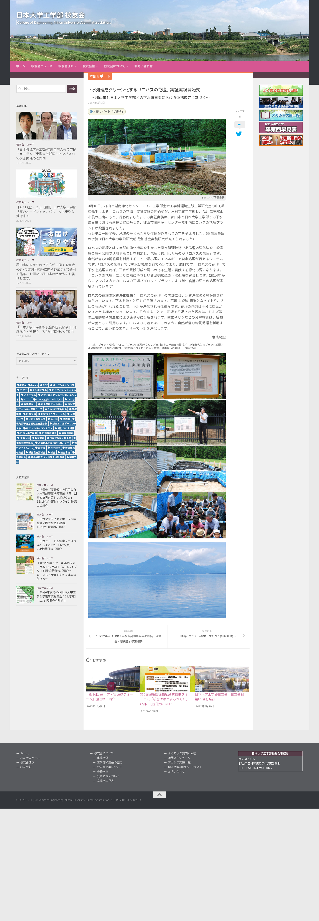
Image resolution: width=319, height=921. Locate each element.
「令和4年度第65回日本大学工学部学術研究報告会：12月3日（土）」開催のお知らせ (56, 596)
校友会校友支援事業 (60, 437)
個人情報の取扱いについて (185, 767)
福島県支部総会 (37, 452)
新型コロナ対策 (66, 428)
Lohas (34, 385)
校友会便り (66, 66)
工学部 (54, 418)
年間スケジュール (179, 758)
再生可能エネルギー (51, 404)
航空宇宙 (65, 452)
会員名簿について (108, 776)
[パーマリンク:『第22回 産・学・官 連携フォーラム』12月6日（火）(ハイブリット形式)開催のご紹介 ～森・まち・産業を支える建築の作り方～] (25, 565)
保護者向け (30, 404)
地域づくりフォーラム (53, 414)
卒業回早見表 (105, 781)
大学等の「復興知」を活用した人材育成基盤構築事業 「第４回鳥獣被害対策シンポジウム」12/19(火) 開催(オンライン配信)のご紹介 (57, 497)
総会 (53, 452)
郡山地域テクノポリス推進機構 (47, 457)
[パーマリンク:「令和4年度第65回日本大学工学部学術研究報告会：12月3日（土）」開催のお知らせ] (25, 594)
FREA (23, 385)
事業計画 (102, 758)
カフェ (23, 389)
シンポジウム (40, 389)
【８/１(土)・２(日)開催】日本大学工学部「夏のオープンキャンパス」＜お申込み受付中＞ (46, 211)
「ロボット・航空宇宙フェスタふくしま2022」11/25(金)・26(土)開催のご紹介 (56, 545)
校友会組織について (109, 767)
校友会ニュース (41, 66)
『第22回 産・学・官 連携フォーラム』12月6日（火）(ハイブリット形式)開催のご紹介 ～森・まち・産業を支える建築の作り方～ (57, 571)
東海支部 (25, 437)
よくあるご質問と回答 (182, 753)
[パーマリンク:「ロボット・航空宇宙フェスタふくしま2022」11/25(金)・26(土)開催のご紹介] (25, 543)
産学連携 (55, 447)
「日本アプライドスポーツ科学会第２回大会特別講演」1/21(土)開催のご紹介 (56, 523)
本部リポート (99, 76)
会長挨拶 (102, 771)
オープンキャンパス (63, 385)
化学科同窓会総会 (57, 409)
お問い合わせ (143, 66)
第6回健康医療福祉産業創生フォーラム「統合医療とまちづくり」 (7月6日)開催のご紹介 (164, 699)
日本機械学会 (49, 433)
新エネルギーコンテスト (39, 428)
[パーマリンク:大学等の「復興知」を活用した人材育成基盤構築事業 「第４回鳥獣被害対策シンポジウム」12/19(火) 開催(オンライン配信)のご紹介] (25, 491)
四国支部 (31, 414)
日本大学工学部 (28, 433)
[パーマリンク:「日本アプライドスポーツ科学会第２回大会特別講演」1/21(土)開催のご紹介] (25, 521)
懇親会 (66, 418)
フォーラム (30, 394)
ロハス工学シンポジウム (49, 399)
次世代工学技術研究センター (53, 442)
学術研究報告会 (37, 418)
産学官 (41, 447)
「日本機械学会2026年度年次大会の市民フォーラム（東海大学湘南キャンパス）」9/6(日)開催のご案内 (46, 153)
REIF (45, 385)
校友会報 (89, 66)
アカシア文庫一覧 (179, 762)
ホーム (20, 66)
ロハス (27, 399)
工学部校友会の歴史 (109, 762)
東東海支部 (68, 433)
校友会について (114, 66)
